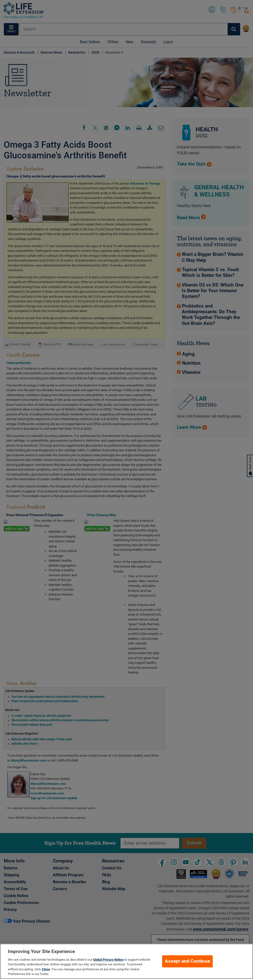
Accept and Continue (187, 961)
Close (46, 969)
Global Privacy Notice (108, 959)
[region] (126, 961)
